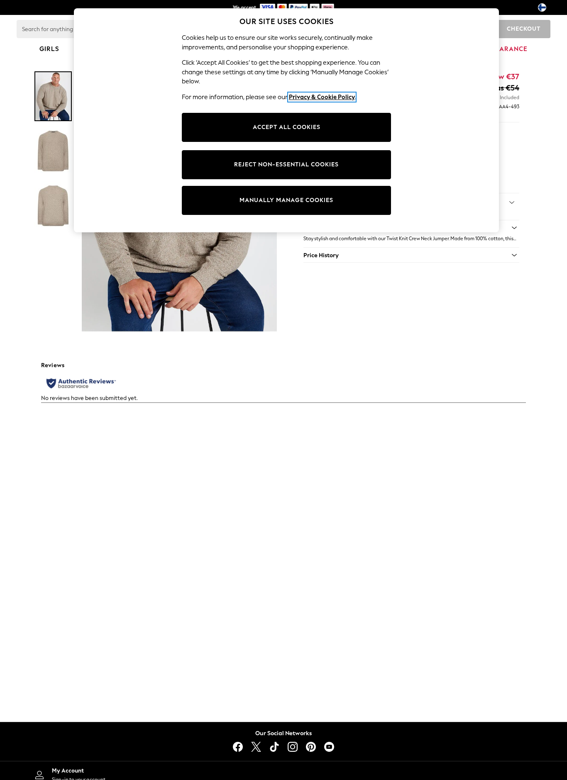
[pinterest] (311, 747)
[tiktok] (274, 747)
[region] (286, 120)
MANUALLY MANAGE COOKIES (286, 200)
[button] (411, 255)
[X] (256, 747)
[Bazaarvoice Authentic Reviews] (81, 383)
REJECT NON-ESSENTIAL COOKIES (286, 164)
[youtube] (329, 747)
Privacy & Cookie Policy (322, 97)
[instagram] (293, 747)
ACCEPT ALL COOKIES (286, 127)
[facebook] (238, 747)
